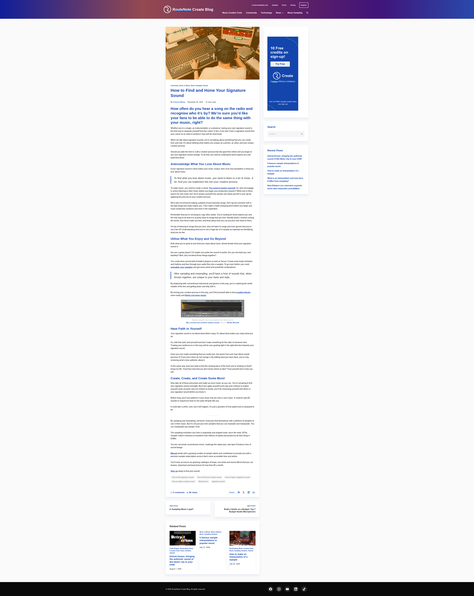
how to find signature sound (183, 477)
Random (188, 551)
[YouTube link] (287, 589)
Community (251, 13)
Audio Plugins (174, 548)
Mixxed (174, 453)
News (278, 13)
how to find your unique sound (209, 477)
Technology (266, 13)
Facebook (271, 589)
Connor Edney (179, 102)
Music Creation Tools (232, 13)
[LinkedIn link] (296, 589)
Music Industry (216, 532)
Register (304, 5)
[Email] (254, 492)
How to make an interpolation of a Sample (238, 557)
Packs (284, 5)
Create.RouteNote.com (260, 5)
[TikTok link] (304, 589)
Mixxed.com (203, 481)
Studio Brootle (233, 323)
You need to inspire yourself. (222, 188)
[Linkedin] (249, 492)
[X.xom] (244, 492)
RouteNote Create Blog (193, 9)
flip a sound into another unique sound (202, 323)
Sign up (174, 471)
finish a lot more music (195, 295)
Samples (275, 5)
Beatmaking (184, 548)
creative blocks (243, 292)
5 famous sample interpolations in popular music (209, 540)
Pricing (292, 5)
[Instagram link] (279, 589)
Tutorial (205, 85)
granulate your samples (182, 267)
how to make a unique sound (183, 481)
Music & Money (184, 85)
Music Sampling (294, 13)
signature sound (218, 481)
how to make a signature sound (237, 477)
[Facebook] (239, 492)
